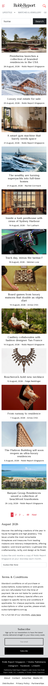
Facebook (25, 666)
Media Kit (37, 678)
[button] (4, 5)
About (7, 678)
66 (28, 515)
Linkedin (36, 666)
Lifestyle (7, 12)
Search (39, 21)
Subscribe (24, 651)
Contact (16, 678)
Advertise (26, 678)
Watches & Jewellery (29, 12)
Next (34, 515)
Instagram (13, 666)
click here (36, 615)
